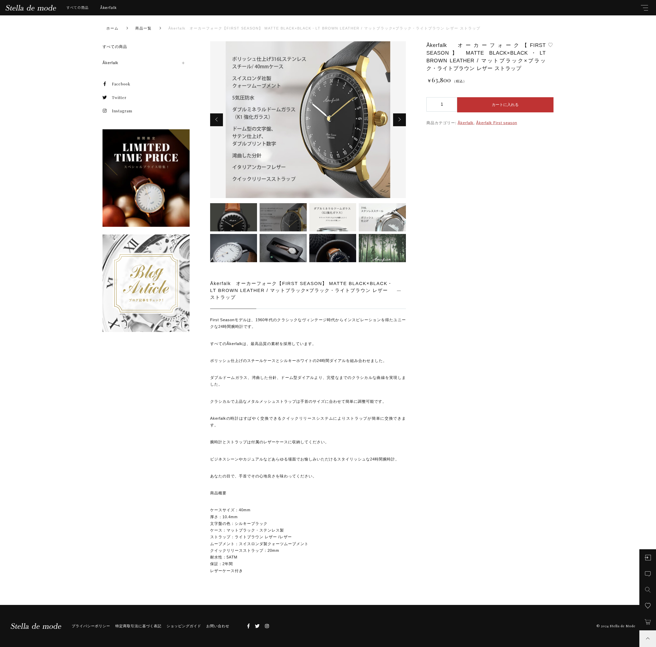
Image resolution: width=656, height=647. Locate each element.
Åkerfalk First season (496, 123)
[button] (216, 119)
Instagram (122, 110)
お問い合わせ (217, 626)
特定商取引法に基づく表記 (138, 626)
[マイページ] (647, 557)
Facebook (121, 83)
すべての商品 (78, 7)
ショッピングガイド (184, 626)
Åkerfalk (108, 7)
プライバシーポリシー (91, 626)
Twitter (119, 97)
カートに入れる (505, 104)
